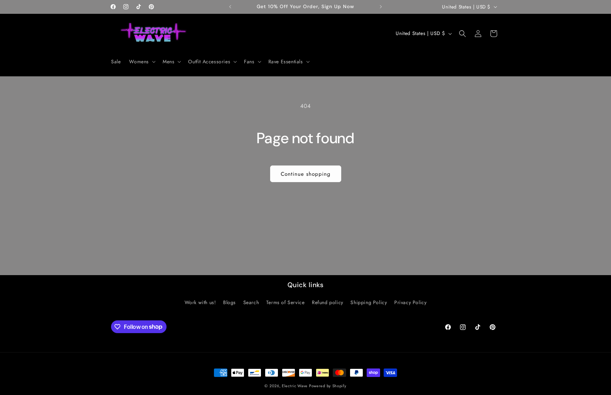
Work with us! (200, 302)
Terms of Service (285, 302)
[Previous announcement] (230, 6)
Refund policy (327, 302)
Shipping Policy (368, 302)
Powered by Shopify (328, 386)
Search (251, 302)
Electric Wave (295, 386)
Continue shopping (306, 174)
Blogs (229, 302)
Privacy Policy (410, 302)
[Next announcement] (381, 6)
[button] (141, 61)
